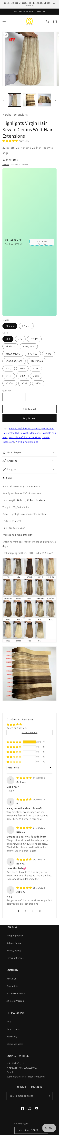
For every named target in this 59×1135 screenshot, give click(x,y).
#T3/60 (9, 383)
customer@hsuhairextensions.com (26, 1076)
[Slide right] (55, 100)
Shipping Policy (15, 935)
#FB (8, 338)
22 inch (26, 325)
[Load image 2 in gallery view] (29, 100)
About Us (11, 978)
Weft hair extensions (27, 441)
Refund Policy (14, 942)
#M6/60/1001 (13, 353)
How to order (14, 1029)
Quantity (6, 390)
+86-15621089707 (28, 1067)
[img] (24, 777)
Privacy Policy (14, 950)
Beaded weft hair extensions (24, 428)
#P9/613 (10, 346)
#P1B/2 (34, 338)
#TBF (22, 368)
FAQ (9, 1021)
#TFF (36, 368)
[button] (4, 21)
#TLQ (8, 375)
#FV (20, 338)
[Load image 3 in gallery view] (44, 100)
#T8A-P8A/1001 (14, 361)
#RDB (48, 353)
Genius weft (47, 428)
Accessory (12, 1036)
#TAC (8, 368)
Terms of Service (15, 957)
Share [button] (9, 477)
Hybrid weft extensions (27, 432)
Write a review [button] (29, 732)
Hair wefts (8, 432)
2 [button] (26, 911)
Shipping (5, 164)
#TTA (38, 383)
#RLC (36, 375)
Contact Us (12, 986)
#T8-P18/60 (37, 361)
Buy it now (29, 418)
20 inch (10, 325)
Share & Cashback (16, 993)
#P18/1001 (28, 346)
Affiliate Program (16, 1000)
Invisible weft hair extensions (25, 437)
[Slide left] (3, 100)
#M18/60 (32, 353)
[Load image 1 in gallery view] (14, 100)
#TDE (24, 383)
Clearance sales (15, 1043)
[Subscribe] (48, 1096)
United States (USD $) (28, 1130)
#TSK (22, 375)
